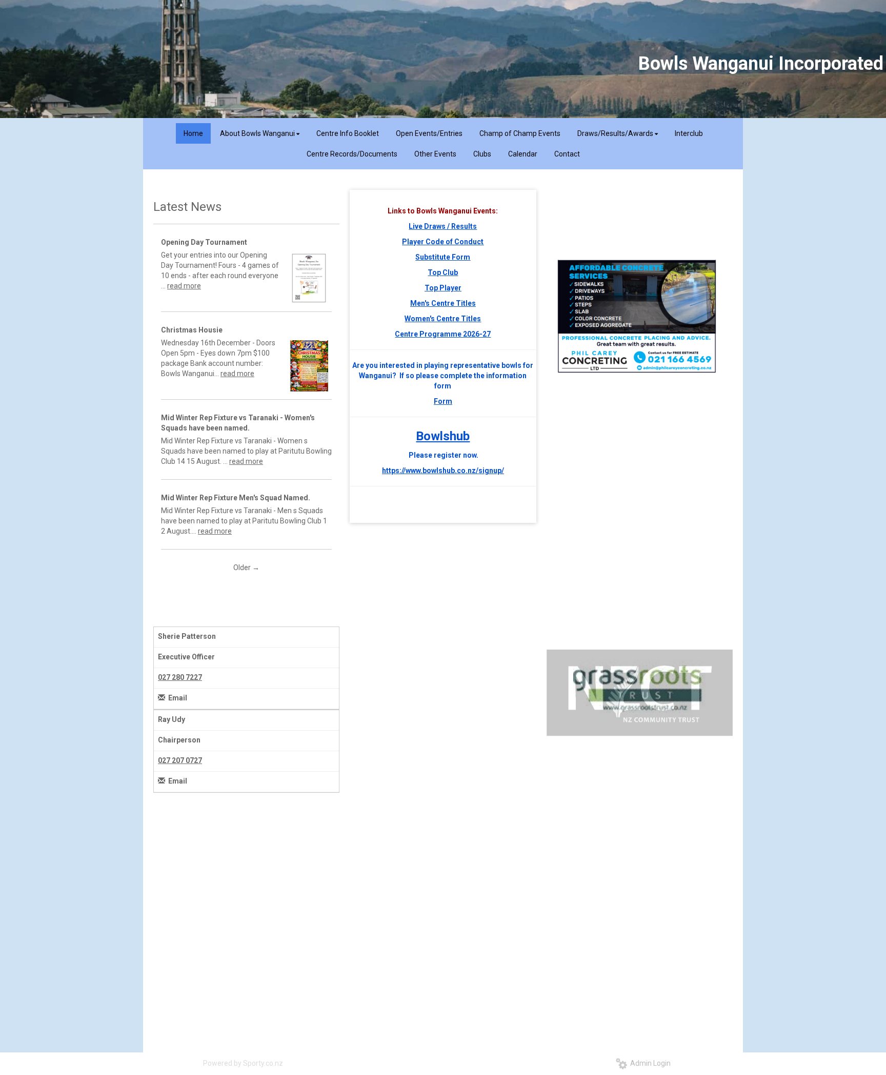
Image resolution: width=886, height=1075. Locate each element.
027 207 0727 (180, 760)
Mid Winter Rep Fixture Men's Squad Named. (235, 498)
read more (184, 286)
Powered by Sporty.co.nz (243, 1063)
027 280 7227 (180, 677)
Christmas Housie (192, 330)
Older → (246, 567)
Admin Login (649, 1063)
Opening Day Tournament (204, 242)
